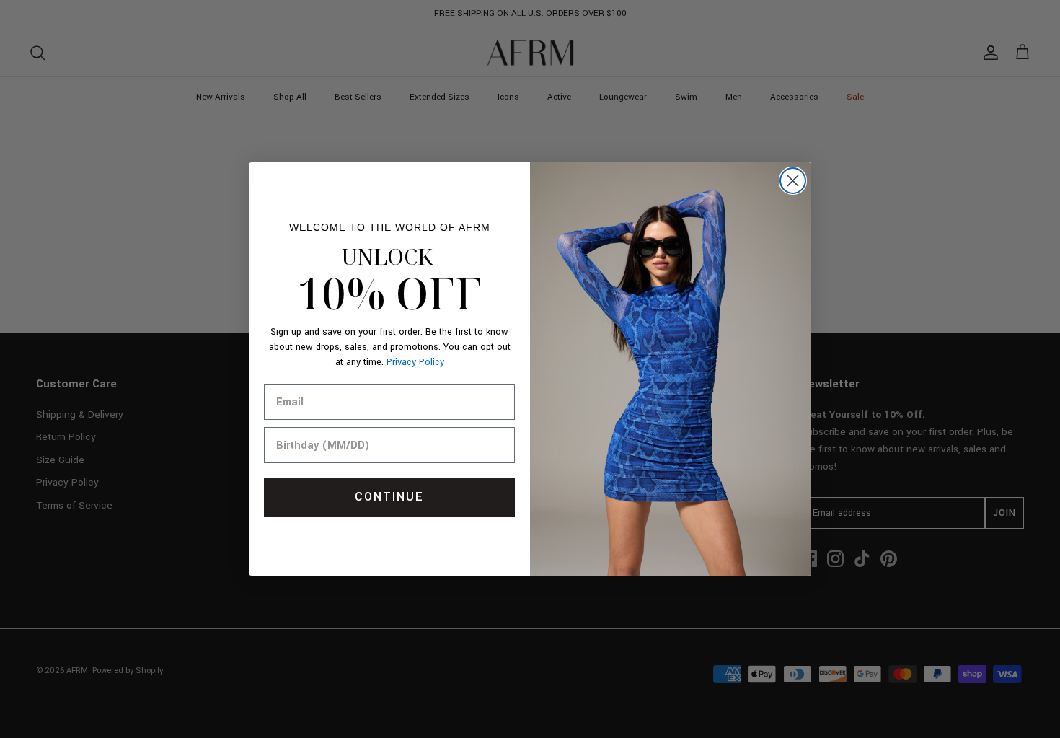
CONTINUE (389, 496)
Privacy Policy (415, 362)
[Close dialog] (792, 180)
